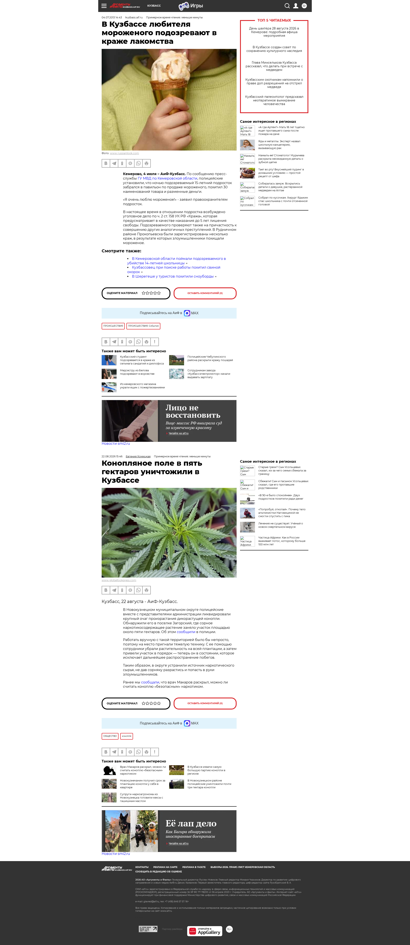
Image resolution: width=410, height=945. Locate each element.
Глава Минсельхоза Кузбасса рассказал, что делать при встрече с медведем (274, 66)
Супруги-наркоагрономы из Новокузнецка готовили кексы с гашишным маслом (141, 798)
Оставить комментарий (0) (205, 293)
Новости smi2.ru (116, 444)
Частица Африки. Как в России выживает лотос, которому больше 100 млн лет (281, 541)
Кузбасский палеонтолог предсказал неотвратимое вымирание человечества (274, 100)
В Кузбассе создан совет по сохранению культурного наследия (274, 49)
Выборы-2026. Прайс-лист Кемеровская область (243, 867)
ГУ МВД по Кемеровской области (167, 178)
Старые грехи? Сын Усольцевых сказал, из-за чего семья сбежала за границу (282, 470)
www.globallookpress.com (119, 580)
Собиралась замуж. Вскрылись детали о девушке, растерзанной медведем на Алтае (280, 187)
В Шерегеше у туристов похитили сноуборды (173, 276)
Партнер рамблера (172, 929)
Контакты (141, 867)
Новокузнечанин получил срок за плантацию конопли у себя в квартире (142, 784)
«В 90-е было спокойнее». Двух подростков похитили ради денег (280, 497)
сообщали (150, 682)
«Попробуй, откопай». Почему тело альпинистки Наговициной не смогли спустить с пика (282, 513)
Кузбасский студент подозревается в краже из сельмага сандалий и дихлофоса (142, 360)
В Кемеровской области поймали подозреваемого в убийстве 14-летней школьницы (176, 261)
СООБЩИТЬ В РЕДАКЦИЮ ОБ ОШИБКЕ (158, 871)
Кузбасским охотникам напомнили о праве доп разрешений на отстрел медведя (274, 83)
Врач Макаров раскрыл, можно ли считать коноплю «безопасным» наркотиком (143, 770)
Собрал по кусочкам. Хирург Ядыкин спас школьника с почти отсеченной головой (283, 201)
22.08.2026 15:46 (112, 456)
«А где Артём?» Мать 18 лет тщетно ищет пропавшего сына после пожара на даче (281, 131)
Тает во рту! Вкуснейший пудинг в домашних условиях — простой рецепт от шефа (281, 173)
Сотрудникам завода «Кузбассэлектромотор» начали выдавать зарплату (208, 374)
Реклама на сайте (165, 867)
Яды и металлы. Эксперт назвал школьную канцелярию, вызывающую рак (279, 145)
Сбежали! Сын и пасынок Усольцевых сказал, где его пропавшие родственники (283, 485)
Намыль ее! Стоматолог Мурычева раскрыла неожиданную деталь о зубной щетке (281, 159)
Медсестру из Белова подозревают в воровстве (137, 372)
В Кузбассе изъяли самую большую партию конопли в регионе (206, 770)
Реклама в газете (194, 867)
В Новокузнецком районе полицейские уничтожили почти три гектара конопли (209, 784)
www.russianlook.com (124, 153)
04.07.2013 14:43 (112, 17)
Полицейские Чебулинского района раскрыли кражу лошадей (210, 358)
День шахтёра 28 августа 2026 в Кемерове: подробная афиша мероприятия (274, 32)
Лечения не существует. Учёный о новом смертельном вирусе (280, 525)
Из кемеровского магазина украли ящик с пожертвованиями (142, 385)
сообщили (186, 632)
